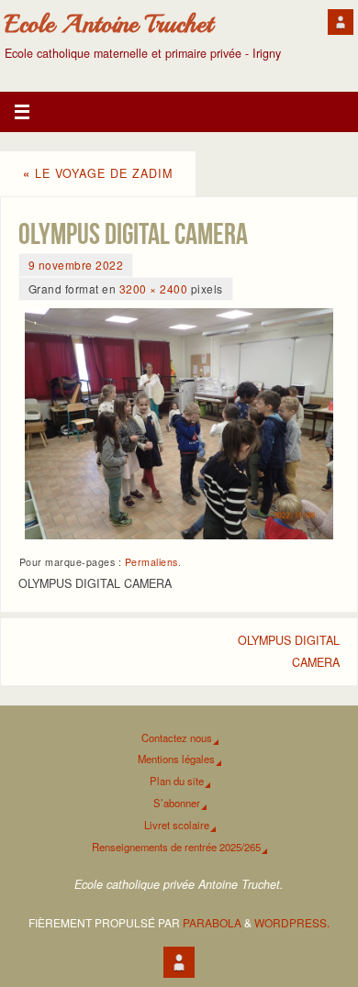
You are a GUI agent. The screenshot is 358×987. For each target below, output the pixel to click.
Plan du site (177, 780)
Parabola (212, 922)
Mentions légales (176, 758)
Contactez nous (176, 737)
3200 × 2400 (153, 288)
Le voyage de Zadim (98, 173)
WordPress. (292, 922)
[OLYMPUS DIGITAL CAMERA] (179, 423)
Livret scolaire (176, 824)
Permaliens (151, 562)
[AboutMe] (340, 22)
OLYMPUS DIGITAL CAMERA (289, 651)
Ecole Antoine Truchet (109, 24)
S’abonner (176, 802)
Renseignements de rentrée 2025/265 (176, 846)
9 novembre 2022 (76, 264)
